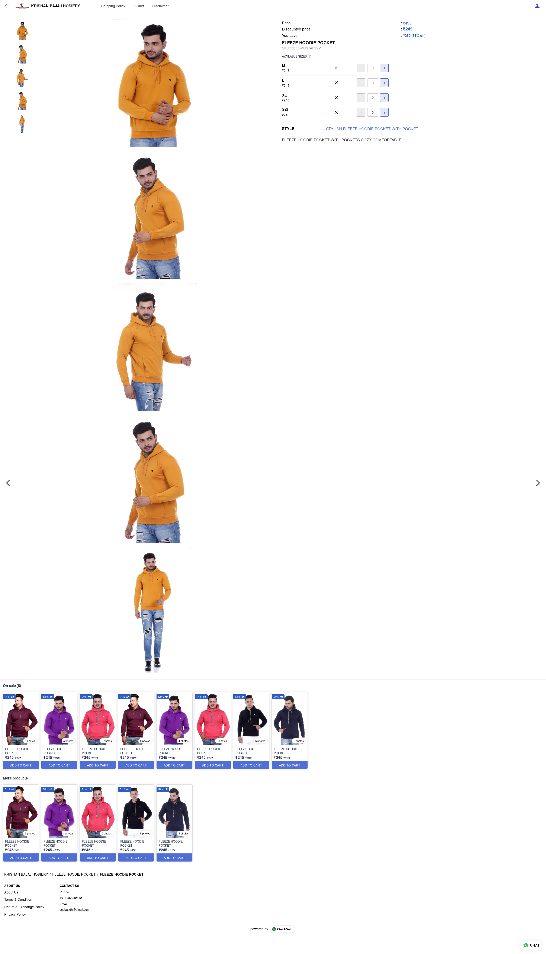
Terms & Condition (18, 899)
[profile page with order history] (537, 6)
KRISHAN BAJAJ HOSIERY (55, 6)
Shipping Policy (113, 5)
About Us (11, 892)
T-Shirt (139, 5)
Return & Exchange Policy (24, 907)
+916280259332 (71, 897)
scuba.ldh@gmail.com (75, 909)
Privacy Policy (15, 914)
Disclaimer (160, 5)
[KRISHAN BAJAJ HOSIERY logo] (22, 6)
